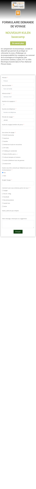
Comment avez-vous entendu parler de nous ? (15, 188)
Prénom (4, 77)
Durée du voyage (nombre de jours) (12, 124)
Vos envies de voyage (8, 132)
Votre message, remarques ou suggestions (14, 218)
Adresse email (6, 93)
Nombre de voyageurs (8, 101)
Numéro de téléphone (8, 109)
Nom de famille (6, 85)
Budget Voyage (6, 180)
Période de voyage (7, 117)
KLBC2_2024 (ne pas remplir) (10, 211)
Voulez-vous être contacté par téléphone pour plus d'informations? (17, 169)
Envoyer (18, 232)
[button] (18, 12)
